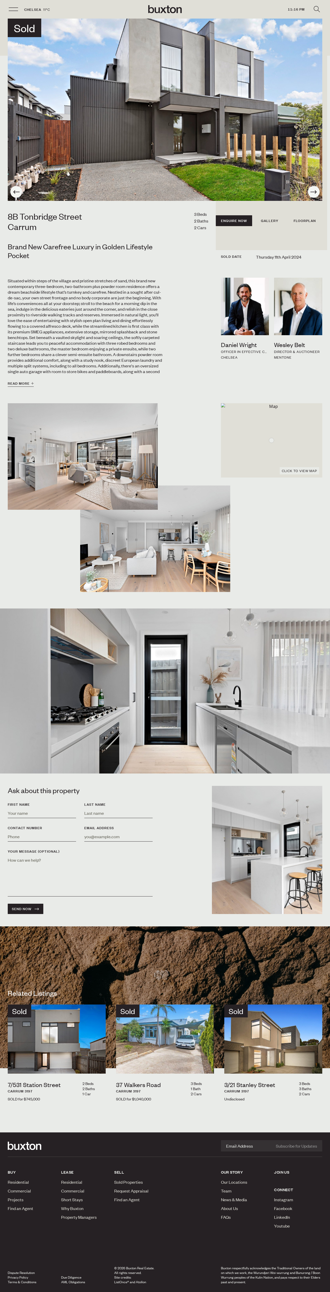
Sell (119, 1172)
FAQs (226, 1217)
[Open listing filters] (316, 9)
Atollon (141, 1282)
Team (226, 1191)
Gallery (269, 220)
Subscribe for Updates (296, 1146)
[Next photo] (314, 192)
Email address (99, 828)
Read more (19, 383)
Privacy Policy (18, 1277)
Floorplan (305, 220)
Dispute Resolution (21, 1272)
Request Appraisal (131, 1191)
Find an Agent (20, 1208)
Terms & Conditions (22, 1282)
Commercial (19, 1191)
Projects (15, 1199)
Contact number (25, 828)
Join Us (281, 1172)
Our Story (232, 1172)
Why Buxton (72, 1208)
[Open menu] (13, 9)
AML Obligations (73, 1282)
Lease (67, 1172)
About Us (229, 1208)
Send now (21, 909)
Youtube (282, 1226)
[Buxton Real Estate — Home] (165, 9)
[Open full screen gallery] (165, 110)
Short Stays (72, 1199)
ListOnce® (121, 1282)
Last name (95, 804)
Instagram (283, 1199)
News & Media (234, 1199)
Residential (18, 1182)
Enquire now (234, 220)
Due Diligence (71, 1277)
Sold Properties (128, 1182)
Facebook (283, 1208)
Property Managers (79, 1217)
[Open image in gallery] (155, 538)
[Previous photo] (16, 192)
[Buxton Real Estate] (32, 1146)
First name (19, 804)
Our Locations (234, 1182)
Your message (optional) (34, 851)
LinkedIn (282, 1217)
